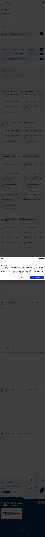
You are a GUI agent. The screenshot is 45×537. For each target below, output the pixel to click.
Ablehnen (22, 277)
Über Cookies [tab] (37, 261)
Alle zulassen (36, 277)
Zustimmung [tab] (7, 261)
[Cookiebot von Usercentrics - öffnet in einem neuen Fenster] (39, 259)
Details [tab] (22, 261)
